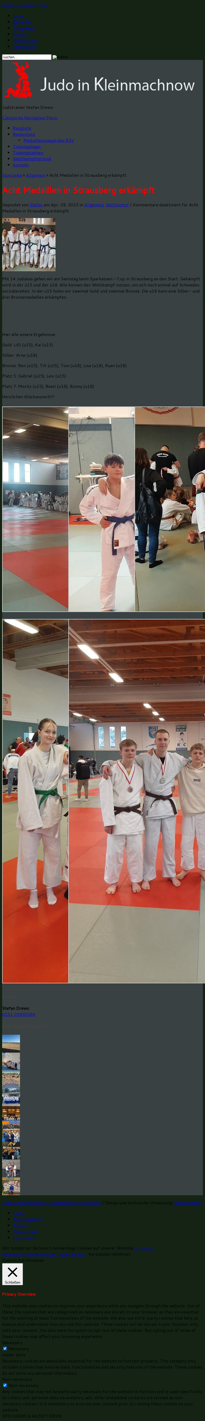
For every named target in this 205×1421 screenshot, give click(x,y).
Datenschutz (25, 40)
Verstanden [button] (99, 1254)
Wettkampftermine (32, 158)
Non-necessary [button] (17, 1379)
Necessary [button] (12, 1342)
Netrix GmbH (187, 1203)
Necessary (19, 1348)
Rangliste (22, 128)
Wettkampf (117, 205)
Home (18, 16)
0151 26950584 (18, 1014)
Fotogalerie (24, 28)
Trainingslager (27, 146)
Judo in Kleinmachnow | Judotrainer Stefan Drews (51, 1203)
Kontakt (21, 34)
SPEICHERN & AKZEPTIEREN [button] (31, 1416)
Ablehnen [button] (121, 1254)
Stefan (36, 205)
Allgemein (35, 175)
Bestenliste (24, 134)
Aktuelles (22, 22)
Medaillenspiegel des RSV (48, 140)
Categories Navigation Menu (29, 117)
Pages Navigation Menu (25, 5)
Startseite (12, 175)
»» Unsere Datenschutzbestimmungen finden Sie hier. (77, 1251)
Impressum (24, 46)
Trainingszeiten (28, 152)
